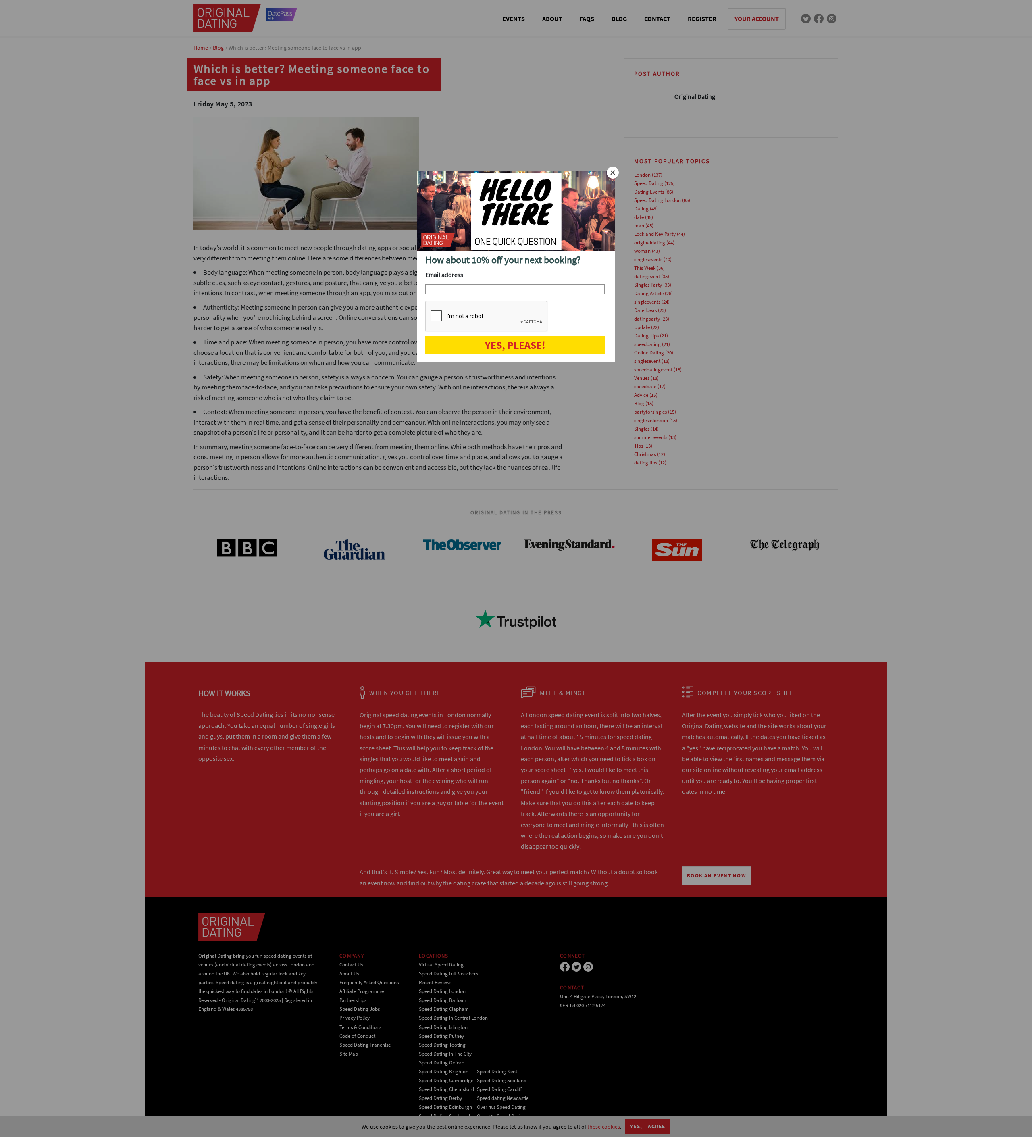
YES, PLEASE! (515, 345)
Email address (444, 275)
